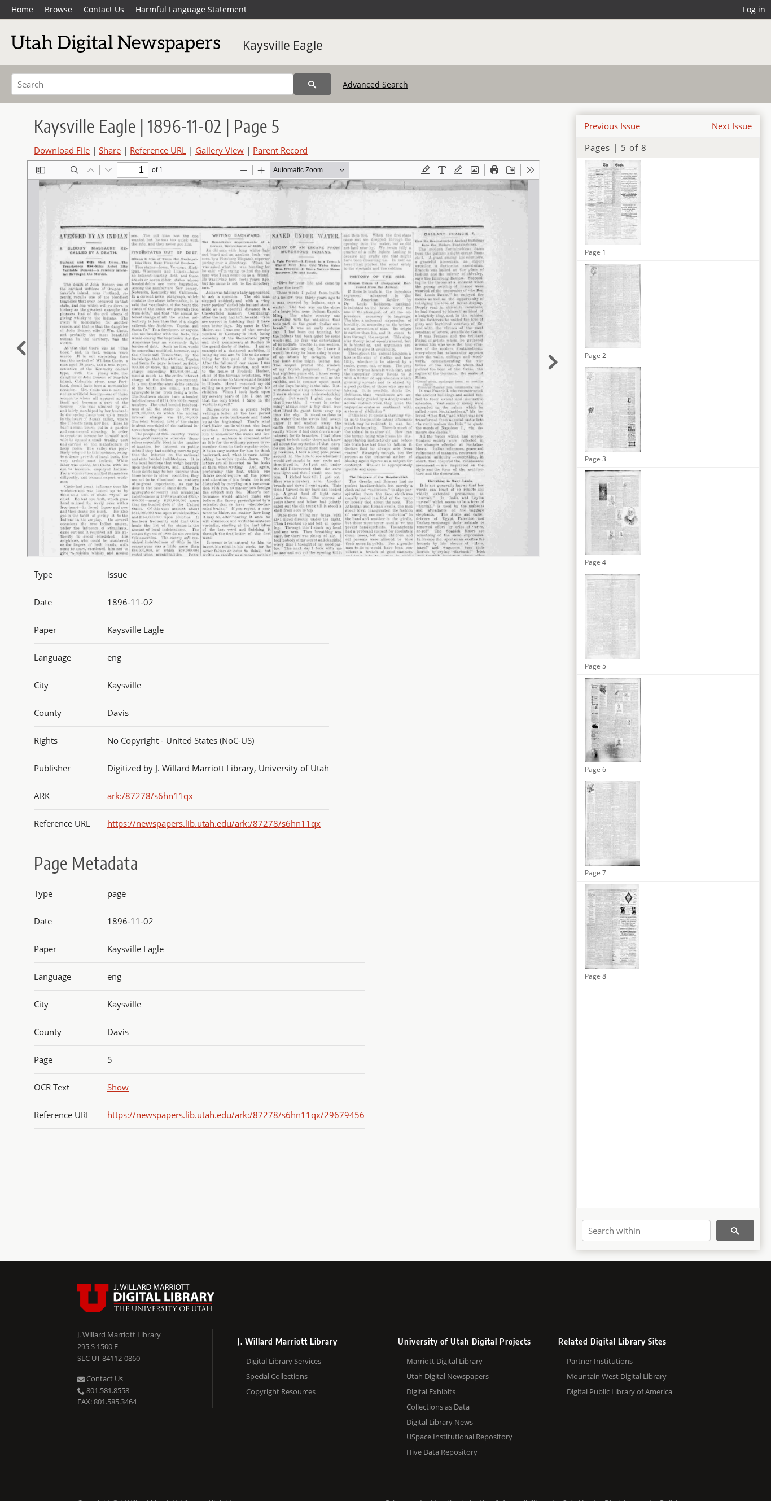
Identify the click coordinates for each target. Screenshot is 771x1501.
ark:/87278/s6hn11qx (150, 795)
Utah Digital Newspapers (447, 1376)
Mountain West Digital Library (617, 1376)
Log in (754, 9)
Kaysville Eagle (283, 45)
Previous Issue (612, 126)
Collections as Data (438, 1407)
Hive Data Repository (442, 1452)
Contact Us (104, 9)
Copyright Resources (281, 1391)
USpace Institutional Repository (459, 1437)
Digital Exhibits (430, 1391)
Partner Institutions (600, 1361)
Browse (58, 9)
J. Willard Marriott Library (119, 1334)
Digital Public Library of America (619, 1391)
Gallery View (219, 150)
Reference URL (158, 150)
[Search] (312, 84)
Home (22, 9)
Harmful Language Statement (191, 9)
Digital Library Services (283, 1361)
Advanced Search (375, 84)
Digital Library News (439, 1422)
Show (118, 1087)
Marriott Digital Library (444, 1361)
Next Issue (732, 126)
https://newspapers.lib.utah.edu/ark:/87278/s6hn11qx (214, 823)
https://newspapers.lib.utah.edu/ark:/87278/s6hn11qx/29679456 (236, 1114)
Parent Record (280, 150)
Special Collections (277, 1376)
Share (110, 150)
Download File (62, 150)
